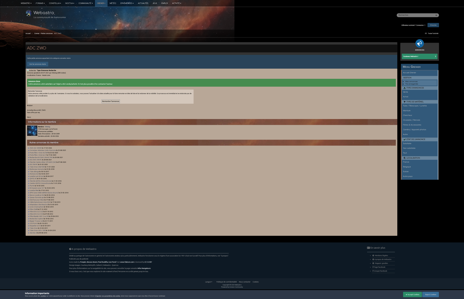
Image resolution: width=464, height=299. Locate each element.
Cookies (256, 282)
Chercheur (407, 115)
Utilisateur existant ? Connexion (412, 25)
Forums (39, 3)
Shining (47, 127)
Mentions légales (381, 255)
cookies (43, 296)
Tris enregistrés (411, 84)
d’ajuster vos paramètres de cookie (107, 296)
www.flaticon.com (127, 262)
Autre (405, 134)
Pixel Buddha (103, 262)
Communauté (85, 3)
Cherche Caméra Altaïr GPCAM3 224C (43, 162)
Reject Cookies (430, 294)
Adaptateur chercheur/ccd (39, 204)
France (406, 162)
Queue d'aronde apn (37, 197)
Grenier (100, 3)
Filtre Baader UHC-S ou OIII (39, 216)
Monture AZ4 (35, 174)
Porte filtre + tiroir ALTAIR (39, 152)
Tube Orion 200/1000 (37, 167)
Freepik (83, 262)
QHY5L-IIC (33, 178)
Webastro (25, 3)
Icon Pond (112, 262)
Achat (405, 97)
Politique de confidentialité (227, 282)
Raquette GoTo (35, 225)
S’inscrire (433, 25)
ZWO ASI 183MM (36, 148)
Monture (406, 111)
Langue (208, 282)
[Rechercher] (436, 15)
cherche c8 (33, 233)
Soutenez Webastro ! (410, 56)
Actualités (143, 3)
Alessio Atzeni (92, 262)
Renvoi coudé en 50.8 (37, 195)
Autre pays (408, 176)
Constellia (54, 3)
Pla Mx (32, 185)
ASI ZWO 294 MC (36, 159)
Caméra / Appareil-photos (414, 130)
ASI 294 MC (34, 164)
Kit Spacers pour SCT (37, 188)
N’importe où (425, 15)
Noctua (69, 3)
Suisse (406, 171)
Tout (405, 153)
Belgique (407, 167)
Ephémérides (126, 3)
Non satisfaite (409, 148)
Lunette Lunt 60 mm (37, 176)
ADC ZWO (57, 33)
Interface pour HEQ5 (37, 200)
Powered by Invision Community (232, 287)
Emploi (164, 3)
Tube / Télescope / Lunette (415, 106)
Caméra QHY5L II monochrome (40, 183)
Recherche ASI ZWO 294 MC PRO (41, 157)
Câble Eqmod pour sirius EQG (40, 202)
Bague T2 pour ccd (36, 221)
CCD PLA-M (34, 223)
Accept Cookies (413, 294)
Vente (405, 92)
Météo (113, 3)
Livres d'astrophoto (37, 207)
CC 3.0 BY (148, 262)
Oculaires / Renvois (411, 120)
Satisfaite (407, 143)
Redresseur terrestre (37, 169)
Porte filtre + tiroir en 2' (38, 155)
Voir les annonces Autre (37, 64)
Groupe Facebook (380, 271)
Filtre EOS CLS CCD (36, 211)
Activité (176, 3)
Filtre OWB (33, 209)
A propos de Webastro (383, 259)
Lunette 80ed (34, 190)
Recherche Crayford (37, 218)
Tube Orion (34, 228)
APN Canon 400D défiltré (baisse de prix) (44, 192)
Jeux (155, 3)
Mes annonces (411, 81)
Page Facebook (379, 267)
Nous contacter (244, 282)
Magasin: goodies (381, 263)
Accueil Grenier (409, 73)
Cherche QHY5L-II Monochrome (40, 181)
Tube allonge (34, 171)
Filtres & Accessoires (412, 125)
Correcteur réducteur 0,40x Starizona (43, 150)
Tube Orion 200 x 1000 (38, 230)
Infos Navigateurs (144, 268)
